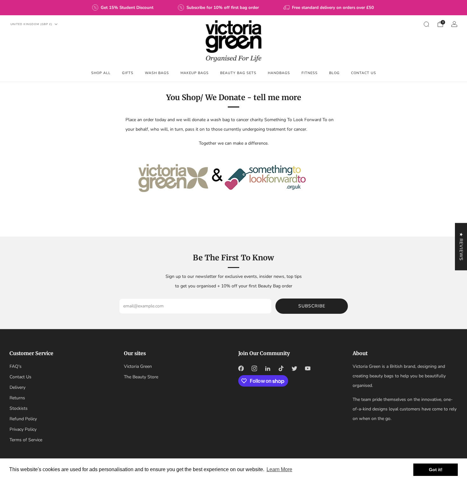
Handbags (279, 73)
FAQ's (16, 366)
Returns (17, 398)
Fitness (309, 73)
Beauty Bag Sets (238, 73)
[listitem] (123, 7)
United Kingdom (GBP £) (31, 24)
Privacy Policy (23, 429)
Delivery (17, 387)
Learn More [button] (279, 469)
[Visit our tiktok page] (281, 368)
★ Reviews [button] (461, 246)
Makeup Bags (194, 73)
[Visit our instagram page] (254, 368)
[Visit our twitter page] (294, 368)
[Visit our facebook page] (240, 368)
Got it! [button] (436, 469)
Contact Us (363, 73)
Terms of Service (26, 440)
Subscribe (311, 306)
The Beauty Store (141, 377)
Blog (334, 73)
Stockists (19, 408)
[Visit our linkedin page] (267, 368)
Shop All (101, 73)
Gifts (127, 73)
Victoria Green (138, 366)
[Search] (426, 24)
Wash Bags (157, 73)
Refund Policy (23, 419)
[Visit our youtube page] (307, 368)
